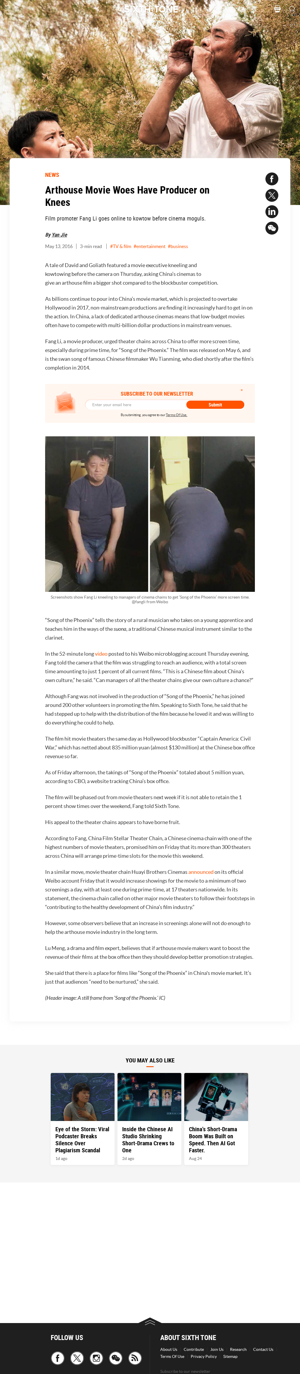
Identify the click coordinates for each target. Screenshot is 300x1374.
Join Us (217, 1349)
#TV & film (120, 246)
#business (178, 246)
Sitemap (230, 1356)
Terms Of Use (172, 1356)
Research (238, 1349)
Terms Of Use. (176, 415)
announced (201, 872)
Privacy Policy (204, 1356)
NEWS (52, 175)
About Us (168, 1349)
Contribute (194, 1349)
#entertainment (150, 246)
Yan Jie (59, 234)
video (101, 654)
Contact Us (263, 1349)
